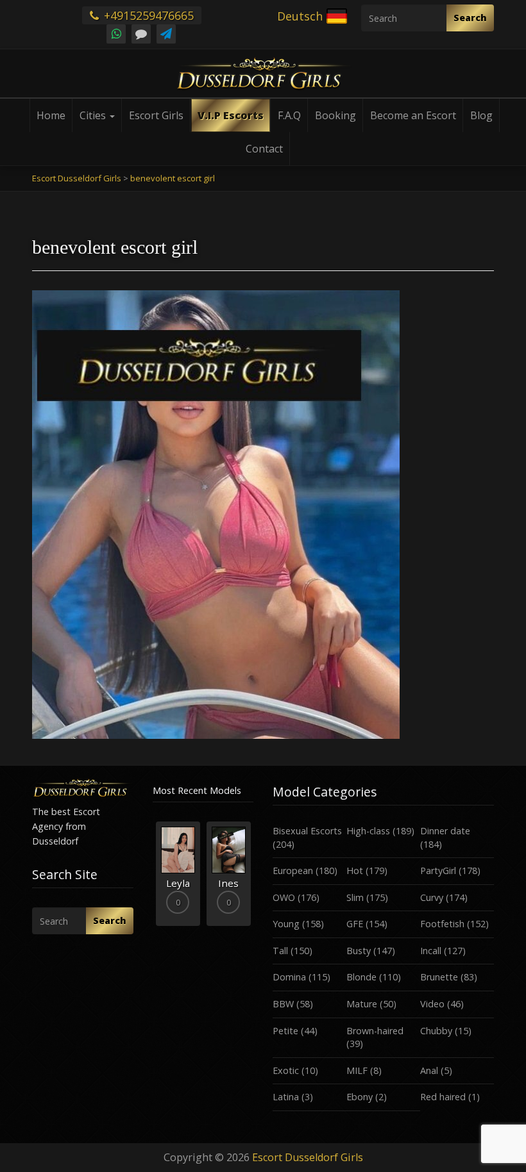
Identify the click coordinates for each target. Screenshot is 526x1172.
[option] (178, 873)
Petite (285, 1031)
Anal (429, 1070)
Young (286, 924)
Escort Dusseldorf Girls (307, 1157)
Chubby (436, 1031)
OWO (284, 897)
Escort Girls (156, 115)
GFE (354, 924)
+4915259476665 (147, 15)
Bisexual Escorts (307, 831)
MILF (357, 1070)
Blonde (361, 977)
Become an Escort (413, 115)
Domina (289, 977)
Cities (94, 115)
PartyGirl (438, 870)
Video (432, 1004)
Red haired (443, 1097)
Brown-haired (374, 1031)
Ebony (359, 1097)
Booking (335, 115)
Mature (361, 1004)
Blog (481, 115)
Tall (280, 951)
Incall (430, 951)
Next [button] (253, 878)
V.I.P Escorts (231, 115)
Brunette (439, 977)
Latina (286, 1097)
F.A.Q (289, 115)
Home (51, 115)
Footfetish (442, 924)
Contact (264, 149)
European (293, 870)
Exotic (286, 1070)
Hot (354, 870)
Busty (358, 951)
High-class (368, 831)
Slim (355, 897)
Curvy (431, 897)
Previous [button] (153, 878)
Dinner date (445, 831)
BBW (283, 1004)
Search (470, 18)
